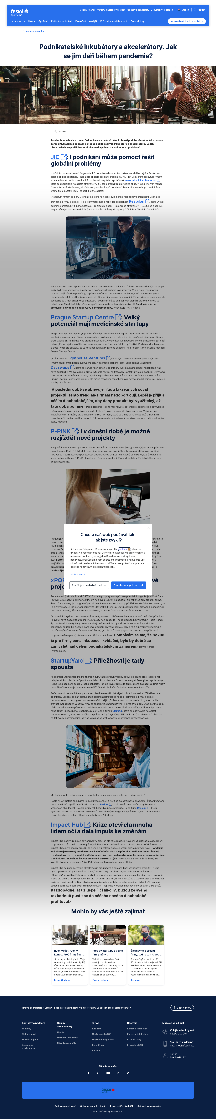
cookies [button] (122, 549)
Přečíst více (77, 574)
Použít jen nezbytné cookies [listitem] (89, 585)
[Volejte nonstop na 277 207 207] (178, 1031)
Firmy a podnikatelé (32, 1007)
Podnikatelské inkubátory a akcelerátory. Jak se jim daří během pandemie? (92, 1007)
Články (48, 1007)
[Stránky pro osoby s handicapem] (178, 1054)
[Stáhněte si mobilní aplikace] (178, 1042)
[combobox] (187, 21)
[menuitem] (18, 21)
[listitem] (148, 528)
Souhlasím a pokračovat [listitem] (128, 585)
